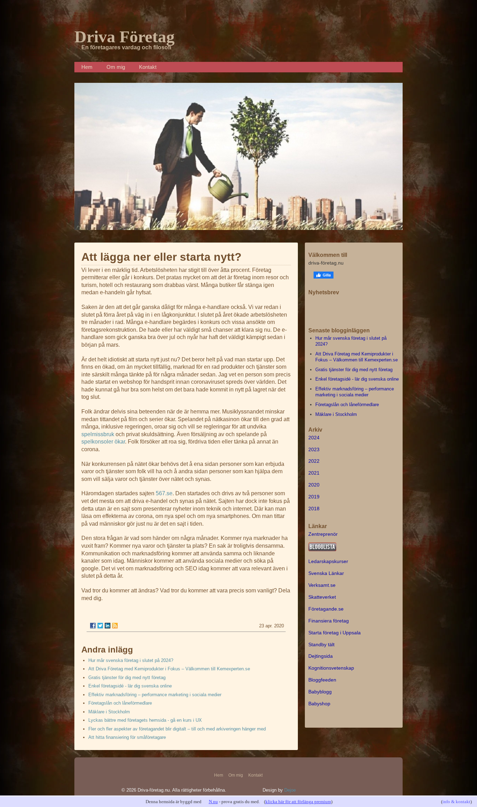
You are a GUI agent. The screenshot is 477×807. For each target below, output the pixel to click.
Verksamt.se (322, 585)
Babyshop (319, 703)
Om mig (116, 67)
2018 (314, 508)
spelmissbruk (97, 434)
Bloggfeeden (322, 680)
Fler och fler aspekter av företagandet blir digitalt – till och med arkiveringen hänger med (177, 729)
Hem (87, 67)
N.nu (213, 801)
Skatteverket (322, 597)
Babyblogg (320, 691)
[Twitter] (100, 625)
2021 (314, 473)
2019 (314, 496)
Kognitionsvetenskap (331, 668)
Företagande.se (326, 609)
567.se (164, 493)
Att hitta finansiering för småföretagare (127, 737)
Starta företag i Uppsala (334, 632)
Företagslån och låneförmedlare (120, 703)
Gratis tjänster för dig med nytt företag (127, 677)
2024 (314, 437)
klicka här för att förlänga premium (298, 801)
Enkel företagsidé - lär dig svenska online (130, 686)
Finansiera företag (328, 621)
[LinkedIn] (107, 625)
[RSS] (115, 625)
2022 (314, 461)
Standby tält (321, 644)
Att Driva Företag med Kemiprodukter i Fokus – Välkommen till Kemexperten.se (169, 668)
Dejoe (290, 790)
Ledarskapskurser (328, 561)
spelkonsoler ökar (103, 442)
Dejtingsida (320, 656)
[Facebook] (93, 625)
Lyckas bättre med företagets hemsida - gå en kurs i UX (145, 720)
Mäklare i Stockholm (109, 711)
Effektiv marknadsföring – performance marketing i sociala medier (154, 694)
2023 (314, 449)
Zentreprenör (323, 534)
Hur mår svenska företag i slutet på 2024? (130, 660)
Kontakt (147, 67)
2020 (314, 485)
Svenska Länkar (326, 573)
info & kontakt (456, 801)
